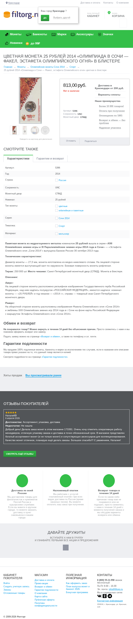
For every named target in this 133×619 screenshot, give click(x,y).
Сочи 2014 (64, 218)
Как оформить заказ (76, 583)
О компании (122, 2)
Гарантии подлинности (46, 590)
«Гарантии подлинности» (55, 357)
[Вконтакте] (99, 597)
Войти (6, 583)
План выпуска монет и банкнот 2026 (78, 587)
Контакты (108, 2)
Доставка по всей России (22, 492)
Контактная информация (110, 600)
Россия (62, 180)
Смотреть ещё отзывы (19, 454)
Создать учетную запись (16, 586)
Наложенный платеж (65, 490)
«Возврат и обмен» (50, 336)
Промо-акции (41, 583)
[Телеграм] (110, 597)
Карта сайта (41, 596)
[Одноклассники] (104, 597)
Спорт (62, 226)
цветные (63, 206)
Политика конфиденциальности (46, 604)
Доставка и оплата (90, 2)
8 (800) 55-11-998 (105, 580)
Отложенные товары (14, 593)
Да (45, 18)
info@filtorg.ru (116, 589)
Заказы (7, 589)
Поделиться (91, 141)
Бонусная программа (77, 592)
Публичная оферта (44, 599)
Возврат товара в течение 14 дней (109, 492)
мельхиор (64, 234)
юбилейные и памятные (71, 210)
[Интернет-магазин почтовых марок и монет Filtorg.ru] (22, 14)
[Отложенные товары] (123, 23)
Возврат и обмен (43, 586)
